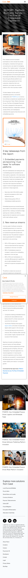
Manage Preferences (14, 296)
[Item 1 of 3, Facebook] (4, 521)
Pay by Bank (6, 491)
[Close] (25, 276)
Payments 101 (6, 551)
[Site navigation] (25, 1)
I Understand (14, 300)
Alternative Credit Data (8, 512)
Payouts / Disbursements (9, 500)
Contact (5, 557)
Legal (4, 560)
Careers (5, 548)
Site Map (5, 566)
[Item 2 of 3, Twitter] (9, 521)
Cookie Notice (5, 292)
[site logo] (6, 2)
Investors (5, 545)
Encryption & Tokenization (9, 509)
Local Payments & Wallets (9, 488)
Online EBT (6, 503)
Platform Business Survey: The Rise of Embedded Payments (13, 371)
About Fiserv (6, 541)
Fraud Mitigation (7, 506)
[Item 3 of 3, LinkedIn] (15, 521)
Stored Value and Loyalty (9, 494)
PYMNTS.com (15, 96)
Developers (6, 554)
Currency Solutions (8, 497)
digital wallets (8, 325)
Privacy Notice (6, 563)
